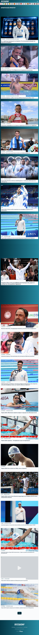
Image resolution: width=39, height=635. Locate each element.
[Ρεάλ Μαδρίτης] (25, 4)
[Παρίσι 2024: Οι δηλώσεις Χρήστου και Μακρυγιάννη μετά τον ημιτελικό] (19, 568)
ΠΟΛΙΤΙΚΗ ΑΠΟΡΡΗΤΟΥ (19, 627)
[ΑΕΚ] (5, 4)
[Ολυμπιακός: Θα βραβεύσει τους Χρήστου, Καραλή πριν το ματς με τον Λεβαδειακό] (19, 112)
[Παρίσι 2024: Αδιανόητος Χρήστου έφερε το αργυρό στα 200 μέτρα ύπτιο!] (19, 400)
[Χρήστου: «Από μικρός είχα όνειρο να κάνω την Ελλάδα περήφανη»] (19, 140)
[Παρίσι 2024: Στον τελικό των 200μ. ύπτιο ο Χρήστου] (19, 455)
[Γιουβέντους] (32, 4)
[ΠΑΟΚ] (8, 4)
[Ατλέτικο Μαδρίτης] (30, 4)
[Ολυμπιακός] (1, 4)
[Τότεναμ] (23, 4)
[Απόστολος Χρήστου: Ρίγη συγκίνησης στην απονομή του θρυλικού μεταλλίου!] (19, 343)
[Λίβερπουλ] (12, 4)
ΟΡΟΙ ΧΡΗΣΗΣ (25, 627)
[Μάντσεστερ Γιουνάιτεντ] (14, 4)
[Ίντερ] (37, 4)
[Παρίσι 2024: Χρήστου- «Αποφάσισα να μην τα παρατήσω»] (19, 427)
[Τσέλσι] (19, 4)
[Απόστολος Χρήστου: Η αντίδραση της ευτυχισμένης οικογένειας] (19, 57)
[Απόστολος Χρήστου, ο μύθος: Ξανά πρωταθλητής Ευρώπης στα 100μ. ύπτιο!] (19, 85)
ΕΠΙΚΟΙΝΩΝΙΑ (13, 627)
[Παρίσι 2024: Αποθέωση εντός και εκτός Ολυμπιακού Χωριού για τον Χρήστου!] (19, 225)
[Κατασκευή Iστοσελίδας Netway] (21, 631)
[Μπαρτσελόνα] (28, 4)
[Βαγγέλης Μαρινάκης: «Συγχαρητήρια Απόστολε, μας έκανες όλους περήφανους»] (19, 316)
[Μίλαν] (34, 4)
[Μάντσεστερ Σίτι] (17, 4)
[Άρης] (10, 4)
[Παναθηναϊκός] (3, 4)
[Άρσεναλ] (21, 4)
